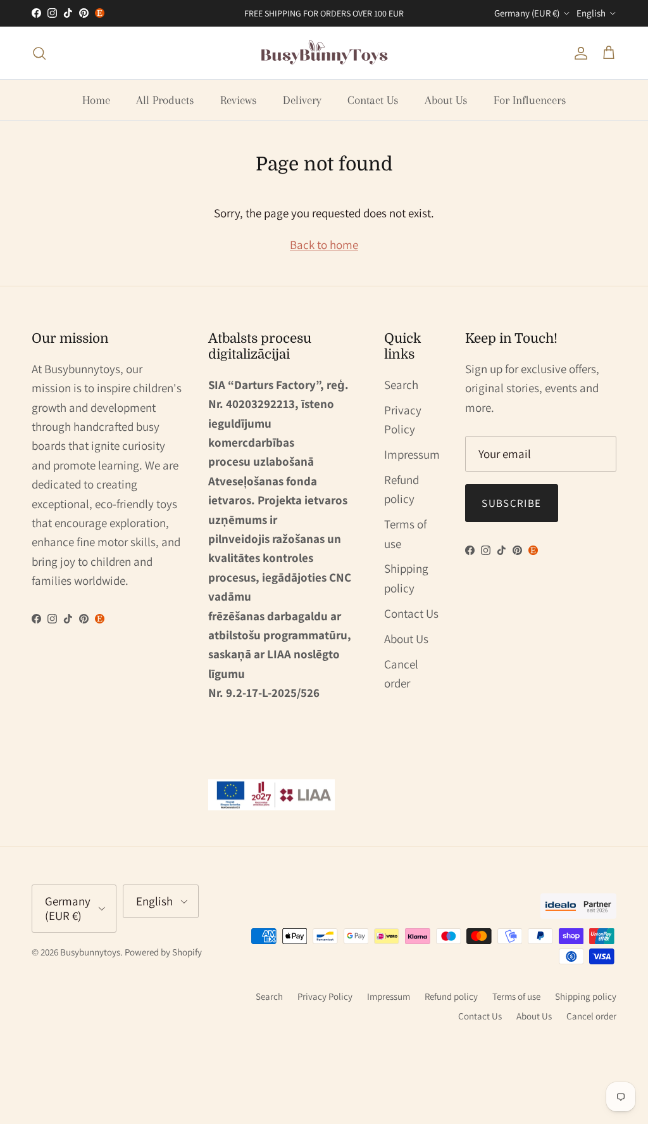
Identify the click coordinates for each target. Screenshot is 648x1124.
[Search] (39, 53)
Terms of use (516, 996)
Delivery (302, 100)
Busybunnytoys (90, 952)
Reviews (238, 100)
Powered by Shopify (163, 952)
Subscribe (511, 503)
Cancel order (591, 1016)
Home (96, 100)
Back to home (324, 244)
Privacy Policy (324, 996)
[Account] (578, 53)
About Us (446, 100)
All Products (165, 100)
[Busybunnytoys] (324, 53)
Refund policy (451, 996)
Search (401, 384)
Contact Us (373, 100)
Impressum (412, 454)
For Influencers (530, 100)
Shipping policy (585, 996)
